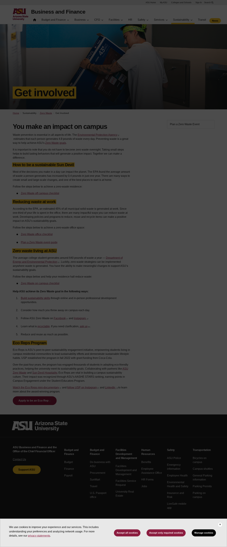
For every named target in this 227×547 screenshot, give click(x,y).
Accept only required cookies (166, 532)
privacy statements (39, 535)
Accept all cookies (127, 532)
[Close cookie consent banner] (220, 524)
